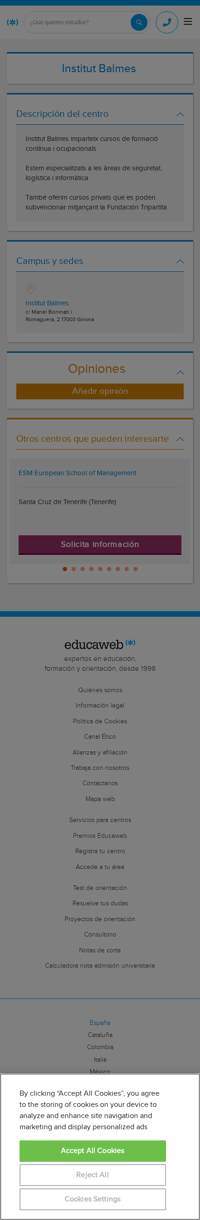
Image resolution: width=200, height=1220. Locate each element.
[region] (100, 1146)
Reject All (92, 1175)
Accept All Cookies (93, 1150)
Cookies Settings (93, 1199)
